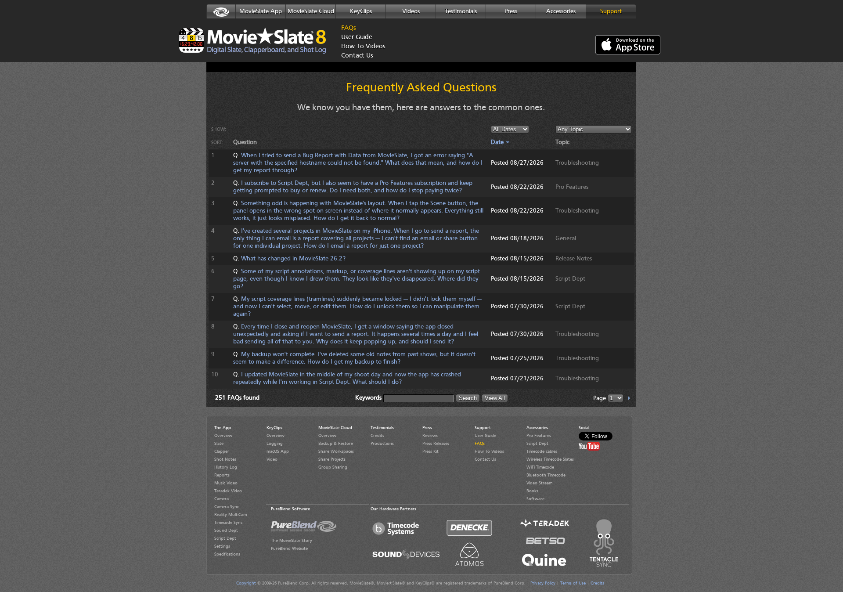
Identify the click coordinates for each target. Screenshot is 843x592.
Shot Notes (225, 459)
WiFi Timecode (540, 467)
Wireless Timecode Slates (550, 459)
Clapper (221, 451)
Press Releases (435, 443)
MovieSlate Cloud (311, 11)
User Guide (356, 37)
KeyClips (361, 11)
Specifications (227, 554)
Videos (411, 11)
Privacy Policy (542, 583)
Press (510, 11)
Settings (222, 546)
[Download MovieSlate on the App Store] (627, 46)
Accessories (561, 11)
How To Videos (361, 46)
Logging (275, 443)
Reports (222, 475)
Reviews (430, 435)
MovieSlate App (260, 11)
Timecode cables (541, 451)
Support (611, 11)
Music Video (226, 483)
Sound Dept (226, 530)
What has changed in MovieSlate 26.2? (293, 259)
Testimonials (461, 11)
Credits (377, 435)
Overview (223, 435)
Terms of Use (573, 583)
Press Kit (430, 451)
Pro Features (538, 435)
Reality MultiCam (230, 515)
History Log (225, 467)
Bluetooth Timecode (546, 475)
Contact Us (357, 56)
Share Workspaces (336, 451)
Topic (562, 142)
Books (532, 491)
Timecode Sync (228, 522)
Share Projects (332, 459)
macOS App (278, 451)
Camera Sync (226, 507)
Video (272, 459)
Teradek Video (228, 491)
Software (535, 499)
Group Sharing (332, 467)
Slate (218, 443)
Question (245, 142)
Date (498, 142)
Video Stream (539, 483)
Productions (382, 443)
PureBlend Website (289, 548)
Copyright (246, 583)
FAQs (348, 28)
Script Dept (225, 538)
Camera (221, 499)
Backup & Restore (335, 443)
